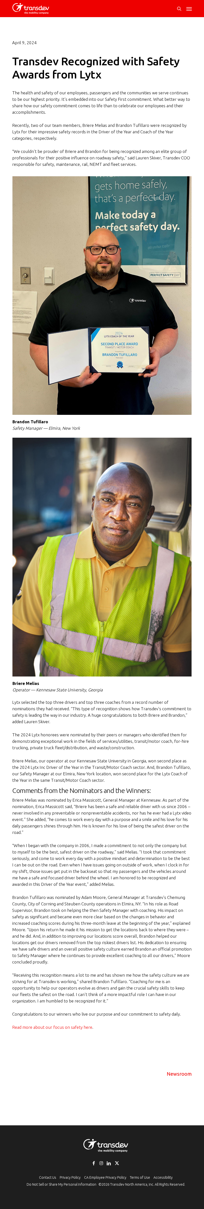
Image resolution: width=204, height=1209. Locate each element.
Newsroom (179, 1074)
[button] (189, 8)
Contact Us (47, 1177)
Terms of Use (140, 1177)
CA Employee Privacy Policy (105, 1177)
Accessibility (163, 1177)
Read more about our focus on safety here (52, 1027)
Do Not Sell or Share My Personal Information (61, 1184)
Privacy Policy (70, 1177)
